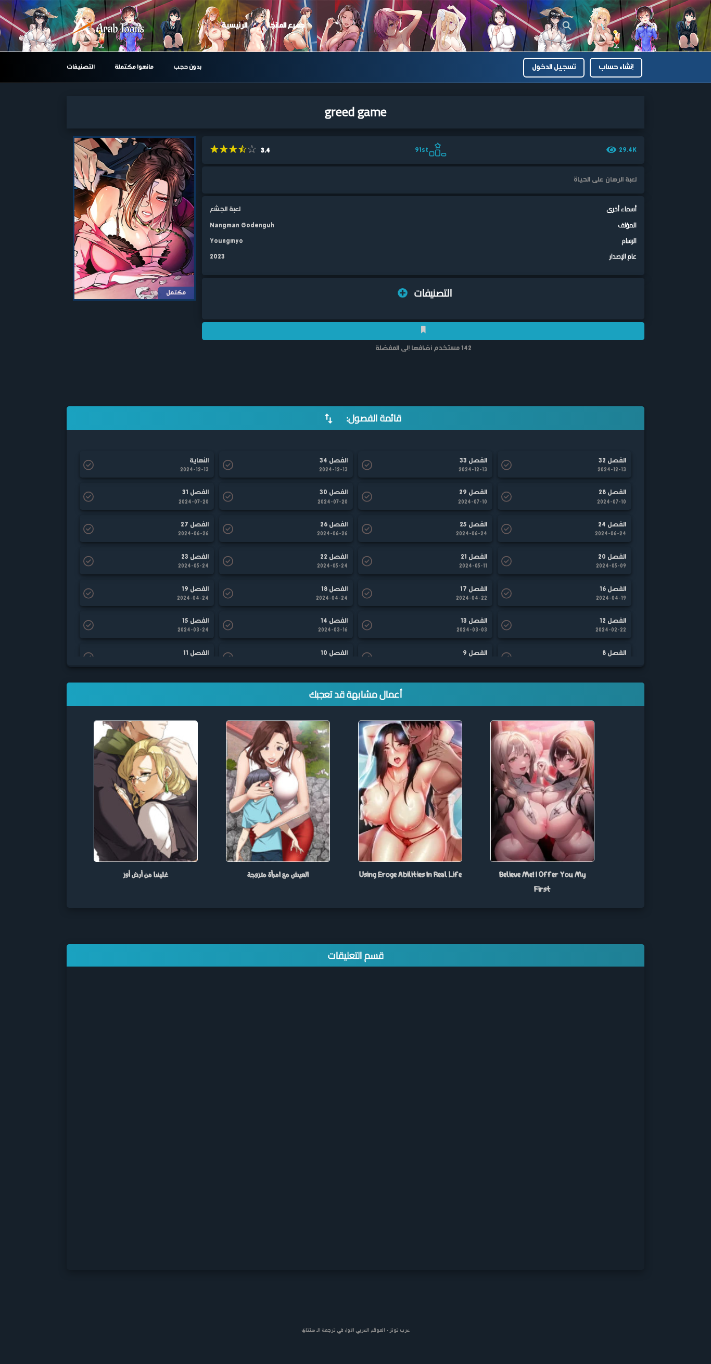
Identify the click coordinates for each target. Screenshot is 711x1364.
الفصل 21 (474, 557)
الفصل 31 (195, 492)
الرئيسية (234, 25)
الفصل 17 (473, 589)
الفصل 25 (473, 525)
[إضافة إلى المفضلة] (423, 331)
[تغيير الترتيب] (328, 418)
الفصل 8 (614, 653)
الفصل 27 (195, 525)
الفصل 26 (334, 525)
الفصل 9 (475, 653)
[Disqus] (355, 1125)
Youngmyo (226, 241)
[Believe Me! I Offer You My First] (542, 791)
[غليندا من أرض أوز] (146, 791)
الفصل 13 (474, 621)
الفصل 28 (612, 492)
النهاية (199, 461)
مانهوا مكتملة (134, 67)
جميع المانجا (286, 25)
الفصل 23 (195, 557)
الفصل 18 (334, 589)
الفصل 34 (334, 461)
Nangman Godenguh (242, 225)
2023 (217, 257)
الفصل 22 (334, 557)
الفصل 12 (613, 621)
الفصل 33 (473, 461)
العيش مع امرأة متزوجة (278, 874)
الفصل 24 (612, 525)
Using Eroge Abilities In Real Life (410, 874)
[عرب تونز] (108, 26)
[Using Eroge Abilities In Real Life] (410, 791)
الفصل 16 (613, 589)
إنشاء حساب (616, 67)
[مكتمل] (134, 218)
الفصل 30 (334, 492)
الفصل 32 (612, 461)
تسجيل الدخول (554, 67)
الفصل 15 (195, 621)
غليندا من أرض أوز (145, 874)
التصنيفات (81, 67)
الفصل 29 (473, 492)
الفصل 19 (195, 589)
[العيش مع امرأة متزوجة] (278, 791)
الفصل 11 (196, 653)
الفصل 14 (334, 621)
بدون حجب (187, 67)
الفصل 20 (612, 557)
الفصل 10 (334, 653)
